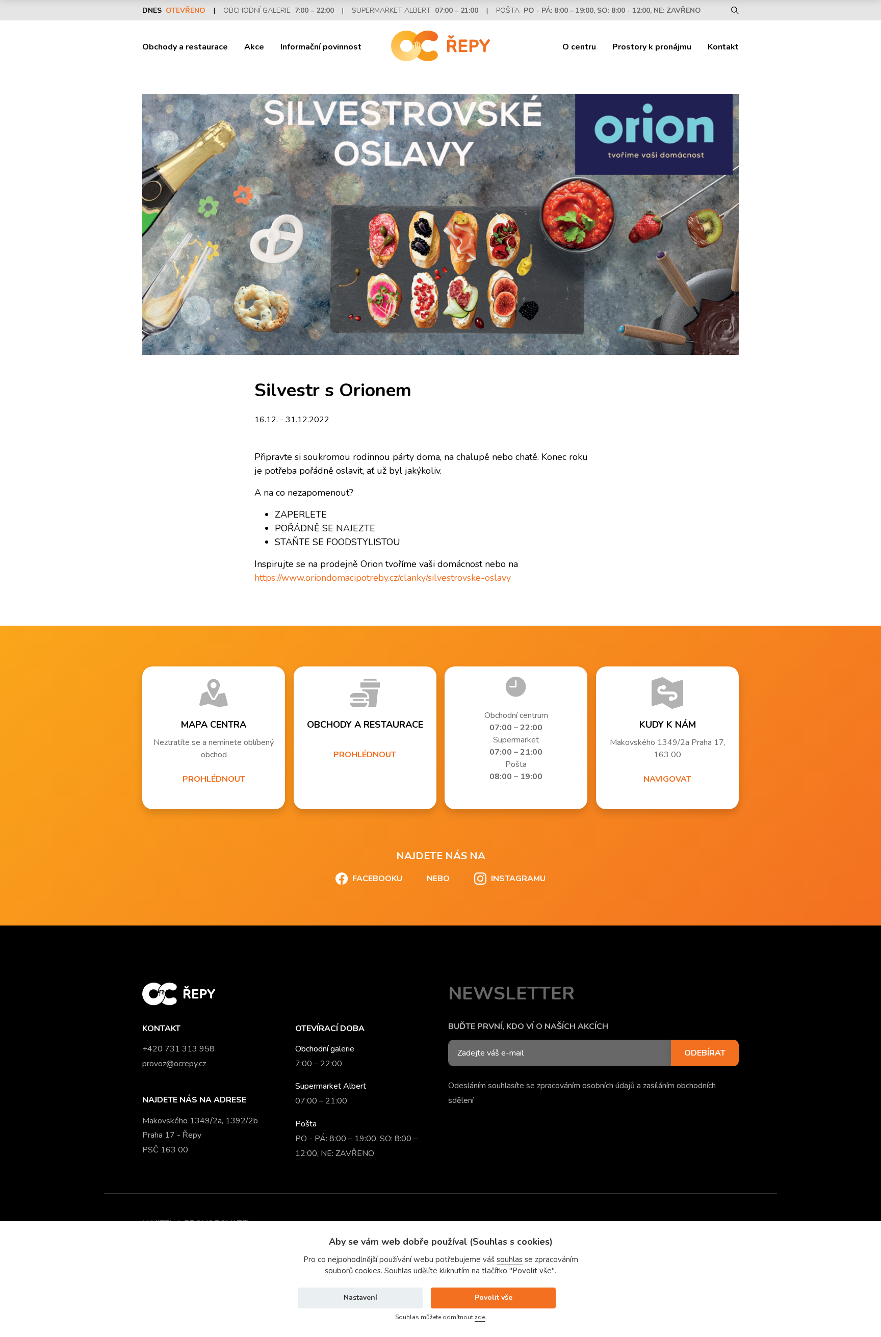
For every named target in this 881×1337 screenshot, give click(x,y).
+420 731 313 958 (178, 1049)
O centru (579, 47)
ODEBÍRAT (704, 1053)
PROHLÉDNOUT (214, 779)
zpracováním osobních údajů (586, 1085)
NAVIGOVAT (667, 779)
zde (480, 1317)
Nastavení (360, 1297)
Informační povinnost (320, 47)
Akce (254, 47)
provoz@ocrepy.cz (174, 1063)
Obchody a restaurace (185, 47)
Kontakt (723, 47)
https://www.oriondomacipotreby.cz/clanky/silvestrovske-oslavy (382, 578)
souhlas (510, 1259)
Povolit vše (493, 1297)
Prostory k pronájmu (651, 47)
